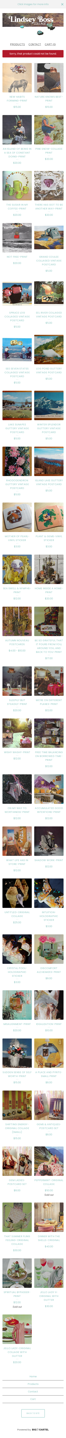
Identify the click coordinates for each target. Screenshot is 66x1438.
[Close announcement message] (62, 4)
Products (17, 44)
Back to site (33, 1413)
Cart (33, 1399)
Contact (35, 44)
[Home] (33, 24)
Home (33, 1376)
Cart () (50, 44)
